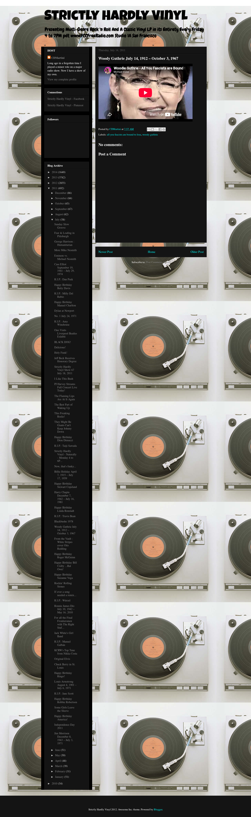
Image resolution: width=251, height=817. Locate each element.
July (57, 219)
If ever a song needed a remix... (65, 593)
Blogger (158, 809)
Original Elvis (62, 659)
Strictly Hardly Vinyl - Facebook (65, 99)
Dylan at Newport (64, 310)
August (59, 214)
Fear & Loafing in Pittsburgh (64, 234)
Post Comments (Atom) (158, 262)
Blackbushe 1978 (63, 521)
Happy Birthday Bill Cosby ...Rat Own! (65, 566)
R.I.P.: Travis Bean (64, 516)
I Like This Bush (63, 378)
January (59, 777)
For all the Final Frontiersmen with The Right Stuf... (64, 622)
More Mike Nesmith (65, 250)
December (61, 193)
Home (151, 252)
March (59, 766)
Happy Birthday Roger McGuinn (64, 555)
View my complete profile (61, 79)
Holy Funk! (60, 352)
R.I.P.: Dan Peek (63, 279)
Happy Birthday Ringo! (63, 674)
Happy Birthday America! (63, 717)
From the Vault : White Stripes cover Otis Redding (63, 543)
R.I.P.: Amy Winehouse (61, 323)
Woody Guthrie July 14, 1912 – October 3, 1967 (65, 530)
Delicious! (60, 347)
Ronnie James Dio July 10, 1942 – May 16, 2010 (64, 609)
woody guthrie (150, 134)
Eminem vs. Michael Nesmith (65, 257)
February (60, 771)
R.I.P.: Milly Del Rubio (63, 295)
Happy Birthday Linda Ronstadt (64, 509)
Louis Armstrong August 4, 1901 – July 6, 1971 (65, 685)
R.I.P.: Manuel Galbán (62, 643)
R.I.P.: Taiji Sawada (65, 446)
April (58, 761)
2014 (55, 172)
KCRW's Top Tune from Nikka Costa (65, 651)
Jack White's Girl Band (63, 634)
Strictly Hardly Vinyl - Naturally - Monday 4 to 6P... (65, 456)
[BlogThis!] (153, 129)
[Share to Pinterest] (164, 129)
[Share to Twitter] (156, 129)
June (58, 750)
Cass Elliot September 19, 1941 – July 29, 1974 (64, 269)
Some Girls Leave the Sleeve (64, 709)
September (61, 209)
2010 (55, 783)
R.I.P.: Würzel (62, 600)
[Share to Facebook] (160, 129)
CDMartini (58, 58)
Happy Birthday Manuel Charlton (65, 303)
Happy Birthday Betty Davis (63, 286)
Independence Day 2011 (64, 726)
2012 (55, 183)
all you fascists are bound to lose (124, 134)
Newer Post (105, 252)
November (61, 198)
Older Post (197, 252)
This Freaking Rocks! (62, 414)
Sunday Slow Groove (61, 225)
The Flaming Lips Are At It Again (64, 397)
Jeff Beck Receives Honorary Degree (65, 359)
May (58, 755)
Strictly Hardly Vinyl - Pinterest (65, 105)
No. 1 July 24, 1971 (65, 316)
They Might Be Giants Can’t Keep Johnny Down (63, 426)
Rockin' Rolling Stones (63, 584)
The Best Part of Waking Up (63, 406)
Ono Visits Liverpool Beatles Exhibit (65, 333)
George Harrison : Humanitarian (64, 243)
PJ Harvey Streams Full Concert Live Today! (65, 387)
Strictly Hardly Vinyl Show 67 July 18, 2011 (64, 370)
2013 (55, 177)
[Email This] (149, 129)
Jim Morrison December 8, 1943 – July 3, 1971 (63, 738)
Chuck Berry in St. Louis (64, 665)
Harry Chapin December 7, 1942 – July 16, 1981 (64, 497)
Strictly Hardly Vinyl (116, 17)
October (60, 203)
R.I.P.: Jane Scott (64, 693)
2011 (55, 188)
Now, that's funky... (65, 466)
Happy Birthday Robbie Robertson (65, 700)
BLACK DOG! (62, 342)
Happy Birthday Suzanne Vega (63, 576)
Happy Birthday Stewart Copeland (65, 485)
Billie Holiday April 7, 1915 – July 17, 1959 (65, 475)
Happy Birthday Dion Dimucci (63, 438)
